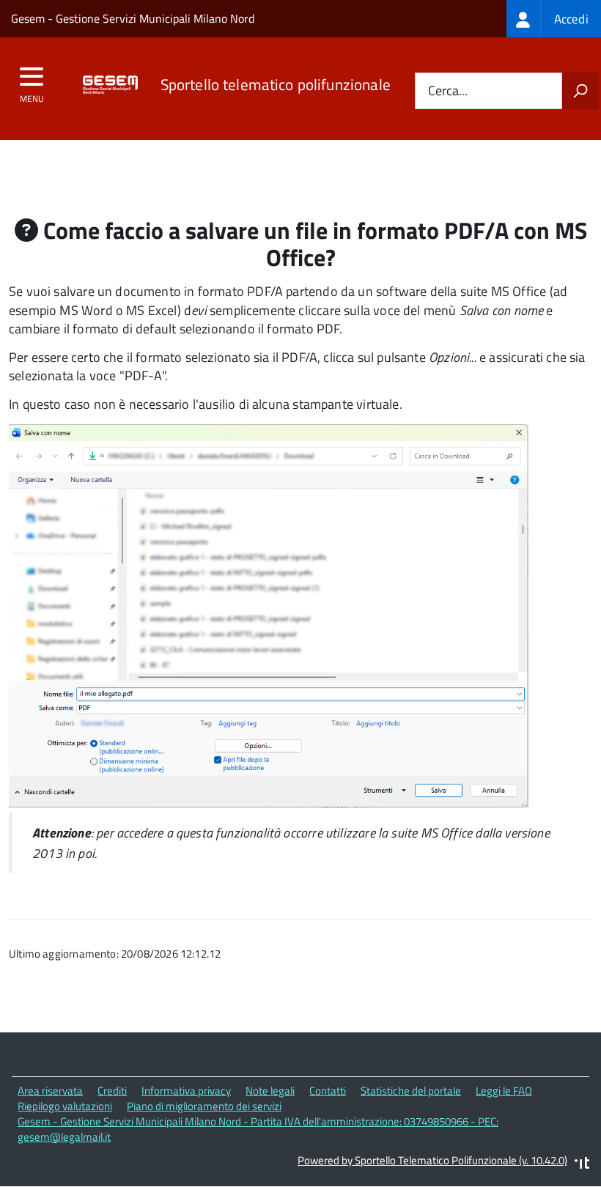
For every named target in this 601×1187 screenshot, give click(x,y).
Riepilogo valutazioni (65, 1106)
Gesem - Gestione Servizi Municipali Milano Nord (132, 18)
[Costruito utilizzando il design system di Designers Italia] (582, 1164)
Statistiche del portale (411, 1090)
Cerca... (448, 91)
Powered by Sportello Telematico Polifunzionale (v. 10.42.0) (432, 1160)
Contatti (327, 1090)
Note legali (270, 1090)
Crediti (112, 1090)
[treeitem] (553, 18)
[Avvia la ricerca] (580, 91)
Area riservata (50, 1090)
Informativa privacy (186, 1090)
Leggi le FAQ (504, 1090)
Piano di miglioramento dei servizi (204, 1106)
